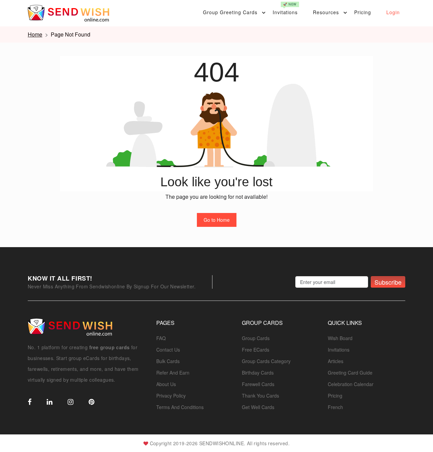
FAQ (161, 338)
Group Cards (256, 338)
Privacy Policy (171, 395)
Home (35, 34)
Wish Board (340, 338)
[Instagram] (70, 402)
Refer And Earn (172, 372)
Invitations (285, 9)
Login (393, 12)
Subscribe (388, 282)
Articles (335, 361)
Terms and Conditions (180, 407)
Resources (326, 12)
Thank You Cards (260, 395)
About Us (166, 384)
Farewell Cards (258, 384)
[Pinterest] (91, 402)
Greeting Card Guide (350, 372)
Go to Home (217, 219)
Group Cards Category (266, 361)
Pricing (362, 12)
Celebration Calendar (350, 384)
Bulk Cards (168, 361)
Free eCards (255, 349)
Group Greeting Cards (230, 12)
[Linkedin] (49, 402)
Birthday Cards (258, 372)
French (335, 407)
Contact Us (168, 349)
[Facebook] (29, 402)
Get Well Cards (258, 407)
